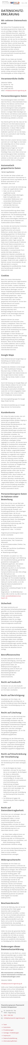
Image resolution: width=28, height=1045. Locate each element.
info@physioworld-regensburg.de (15, 90)
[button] (24, 3)
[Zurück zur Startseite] (10, 3)
